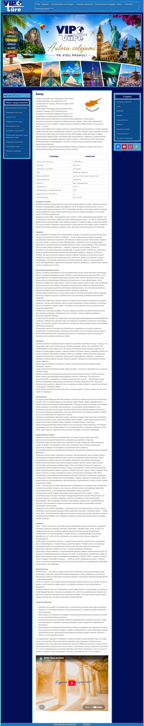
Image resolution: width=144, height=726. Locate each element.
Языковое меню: (42, 9)
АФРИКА (119, 115)
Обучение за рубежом (13, 151)
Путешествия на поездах (62, 4)
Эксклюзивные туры (13, 126)
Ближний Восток (122, 120)
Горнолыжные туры (12, 146)
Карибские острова (123, 129)
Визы (119, 4)
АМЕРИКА (119, 111)
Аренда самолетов (85, 4)
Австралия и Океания (123, 102)
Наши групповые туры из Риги (16, 108)
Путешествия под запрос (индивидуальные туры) (17, 136)
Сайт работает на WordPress (65, 724)
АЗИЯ (118, 106)
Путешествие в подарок (105, 4)
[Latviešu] (16, 155)
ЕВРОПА (119, 124)
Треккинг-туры (11, 117)
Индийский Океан (122, 134)
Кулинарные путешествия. (15, 130)
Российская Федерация (124, 138)
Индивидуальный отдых (14, 112)
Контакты (129, 4)
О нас (37, 4)
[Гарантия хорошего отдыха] (18, 6)
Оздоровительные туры (14, 121)
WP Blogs (86, 724)
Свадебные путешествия (14, 142)
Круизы (45, 4)
